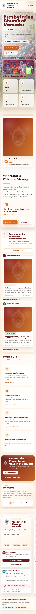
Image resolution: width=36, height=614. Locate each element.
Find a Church (12, 48)
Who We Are (12, 53)
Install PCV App (17, 560)
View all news (17, 250)
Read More (8, 222)
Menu (31, 5)
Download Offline (16, 564)
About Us (24, 222)
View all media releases (10, 349)
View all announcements (10, 299)
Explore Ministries (13, 477)
